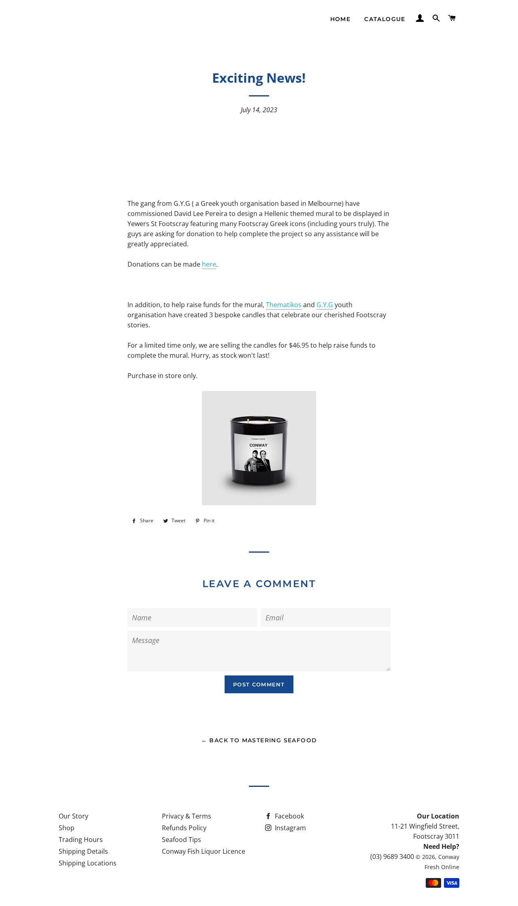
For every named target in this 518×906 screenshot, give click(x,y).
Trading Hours (81, 839)
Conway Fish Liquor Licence (203, 851)
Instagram (289, 827)
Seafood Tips (181, 839)
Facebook (288, 816)
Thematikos (283, 304)
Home (340, 19)
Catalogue (384, 19)
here (209, 264)
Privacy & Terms (186, 816)
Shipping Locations (88, 863)
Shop (66, 827)
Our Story (73, 816)
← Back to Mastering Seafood (259, 740)
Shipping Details (83, 851)
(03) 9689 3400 (392, 856)
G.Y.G (324, 304)
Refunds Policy (184, 827)
